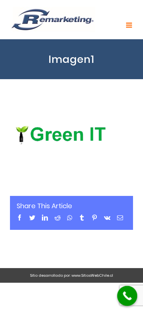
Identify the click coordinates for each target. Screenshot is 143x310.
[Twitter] (32, 218)
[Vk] (107, 218)
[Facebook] (20, 218)
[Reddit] (58, 218)
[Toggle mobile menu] (129, 25)
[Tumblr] (82, 218)
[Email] (120, 218)
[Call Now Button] (127, 296)
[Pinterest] (94, 218)
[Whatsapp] (69, 218)
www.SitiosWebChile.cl (92, 275)
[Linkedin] (45, 218)
